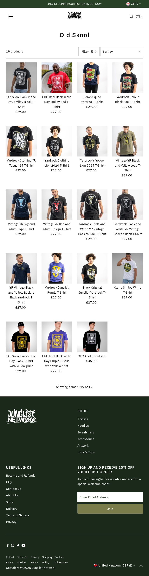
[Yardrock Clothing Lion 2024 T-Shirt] (57, 141)
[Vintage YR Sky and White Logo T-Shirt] (21, 204)
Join (110, 509)
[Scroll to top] (141, 565)
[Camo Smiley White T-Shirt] (127, 268)
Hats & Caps (86, 452)
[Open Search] (131, 16)
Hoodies (83, 425)
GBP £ (134, 3)
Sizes (9, 502)
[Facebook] (8, 545)
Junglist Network (43, 568)
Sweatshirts (85, 432)
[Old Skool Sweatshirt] (92, 337)
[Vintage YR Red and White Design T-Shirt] (57, 204)
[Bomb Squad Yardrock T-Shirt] (92, 77)
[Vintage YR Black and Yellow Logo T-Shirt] (127, 141)
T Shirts (82, 419)
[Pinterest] (18, 545)
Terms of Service (17, 515)
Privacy (11, 522)
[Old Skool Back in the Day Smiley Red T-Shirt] (57, 77)
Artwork (82, 445)
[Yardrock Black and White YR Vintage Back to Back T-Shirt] (127, 204)
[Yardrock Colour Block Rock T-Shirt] (127, 77)
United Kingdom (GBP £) (115, 565)
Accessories (85, 439)
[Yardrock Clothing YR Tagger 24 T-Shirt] (21, 141)
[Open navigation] (22, 16)
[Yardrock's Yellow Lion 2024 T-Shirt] (92, 141)
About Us (12, 495)
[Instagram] (12, 545)
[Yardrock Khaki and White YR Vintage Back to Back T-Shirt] (92, 204)
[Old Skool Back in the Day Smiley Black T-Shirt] (21, 77)
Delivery (11, 509)
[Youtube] (23, 545)
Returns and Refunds (20, 475)
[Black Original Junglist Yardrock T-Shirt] (92, 268)
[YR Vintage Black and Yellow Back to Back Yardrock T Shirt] (21, 268)
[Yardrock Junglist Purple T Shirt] (57, 268)
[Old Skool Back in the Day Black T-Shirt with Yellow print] (21, 337)
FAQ (9, 482)
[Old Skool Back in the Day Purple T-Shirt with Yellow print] (57, 337)
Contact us (13, 489)
